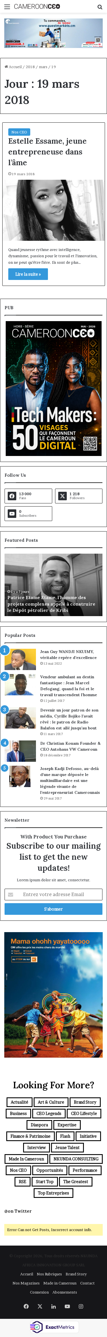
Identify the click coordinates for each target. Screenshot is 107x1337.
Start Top (45, 1181)
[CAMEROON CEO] (37, 6)
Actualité (19, 1102)
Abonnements (65, 1292)
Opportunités (50, 1170)
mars (43, 66)
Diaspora (39, 1124)
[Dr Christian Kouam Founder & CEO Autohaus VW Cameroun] (20, 751)
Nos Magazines (26, 1283)
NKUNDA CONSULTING (76, 1158)
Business (18, 1113)
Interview (36, 1147)
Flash (65, 1136)
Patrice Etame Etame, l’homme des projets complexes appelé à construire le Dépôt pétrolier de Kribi (51, 604)
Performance (85, 1170)
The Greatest (75, 1181)
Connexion (39, 1292)
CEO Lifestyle (84, 1113)
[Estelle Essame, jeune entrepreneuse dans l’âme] (54, 210)
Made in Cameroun (26, 1158)
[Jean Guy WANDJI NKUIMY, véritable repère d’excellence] (20, 659)
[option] (53, 585)
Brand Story (85, 1102)
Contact (87, 1283)
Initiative (88, 1136)
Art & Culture (51, 1102)
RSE (22, 1181)
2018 (30, 66)
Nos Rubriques (49, 1274)
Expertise (67, 1124)
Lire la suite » (28, 274)
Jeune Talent (67, 1147)
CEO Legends (49, 1113)
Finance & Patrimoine (31, 1136)
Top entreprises (53, 1192)
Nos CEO (19, 132)
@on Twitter (18, 1211)
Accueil (15, 66)
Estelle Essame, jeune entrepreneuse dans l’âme (47, 151)
